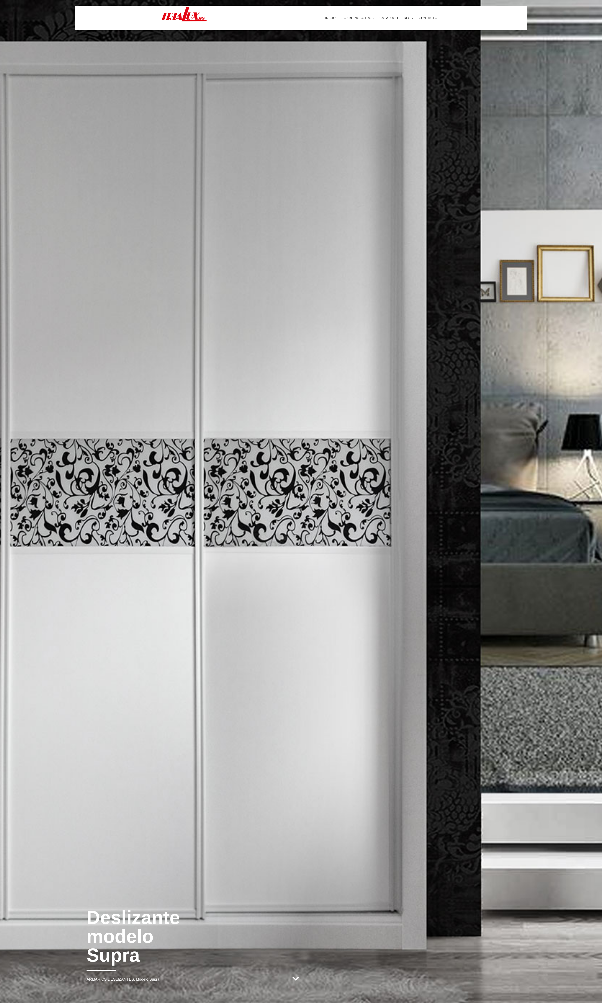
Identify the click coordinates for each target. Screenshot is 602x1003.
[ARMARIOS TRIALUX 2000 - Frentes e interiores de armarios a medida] (184, 19)
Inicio (330, 18)
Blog (408, 18)
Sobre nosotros (357, 18)
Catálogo (389, 18)
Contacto (428, 18)
